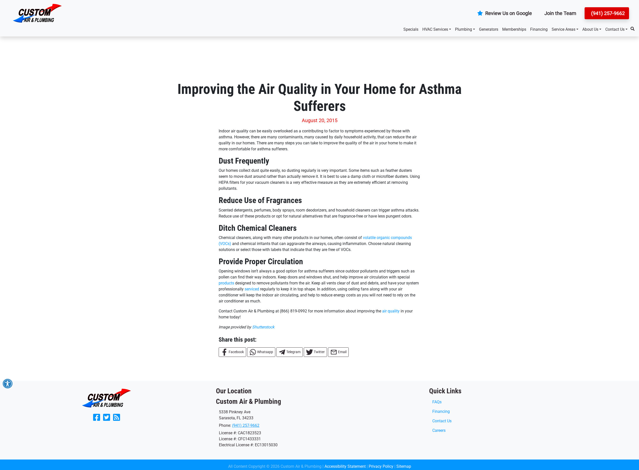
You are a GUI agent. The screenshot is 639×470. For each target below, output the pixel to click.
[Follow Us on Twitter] (106, 419)
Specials (410, 29)
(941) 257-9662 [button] (607, 13)
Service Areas (563, 29)
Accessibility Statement (345, 466)
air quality (391, 311)
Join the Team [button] (560, 13)
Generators (488, 29)
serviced (252, 289)
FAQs (437, 402)
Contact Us (615, 29)
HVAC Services (435, 29)
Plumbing (463, 29)
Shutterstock (263, 327)
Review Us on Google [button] (508, 13)
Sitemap (403, 466)
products (226, 283)
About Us (590, 29)
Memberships (514, 29)
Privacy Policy (381, 466)
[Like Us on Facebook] (96, 419)
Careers (439, 430)
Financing (539, 29)
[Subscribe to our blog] (116, 419)
